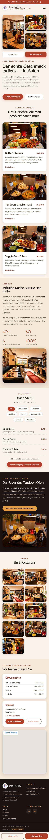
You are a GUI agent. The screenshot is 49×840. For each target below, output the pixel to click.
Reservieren (13, 54)
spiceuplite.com (17, 829)
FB (35, 811)
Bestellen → (10, 167)
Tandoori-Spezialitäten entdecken (19, 508)
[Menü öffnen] (44, 8)
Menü (5, 810)
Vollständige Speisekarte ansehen (24, 464)
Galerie (5, 816)
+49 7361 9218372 (12, 716)
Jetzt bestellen (34, 97)
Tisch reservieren (13, 97)
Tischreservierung (9, 819)
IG (29, 811)
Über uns (6, 813)
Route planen (33, 721)
